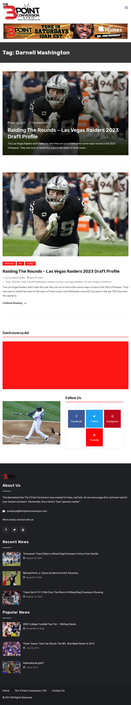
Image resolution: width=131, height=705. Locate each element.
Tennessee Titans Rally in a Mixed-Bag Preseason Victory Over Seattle (60, 553)
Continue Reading (13, 303)
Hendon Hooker (55, 282)
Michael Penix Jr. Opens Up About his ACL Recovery (50, 573)
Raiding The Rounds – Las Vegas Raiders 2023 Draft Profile (61, 271)
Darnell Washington (37, 282)
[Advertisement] (66, 365)
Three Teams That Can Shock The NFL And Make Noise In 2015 (58, 643)
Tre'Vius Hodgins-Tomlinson (97, 282)
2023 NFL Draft (19, 282)
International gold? (33, 663)
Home (6, 690)
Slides (30, 263)
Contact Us (58, 690)
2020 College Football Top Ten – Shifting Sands (49, 624)
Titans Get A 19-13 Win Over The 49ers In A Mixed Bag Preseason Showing (63, 592)
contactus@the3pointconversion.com (27, 511)
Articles (9, 263)
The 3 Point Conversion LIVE (31, 690)
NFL (20, 263)
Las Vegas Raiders (73, 282)
